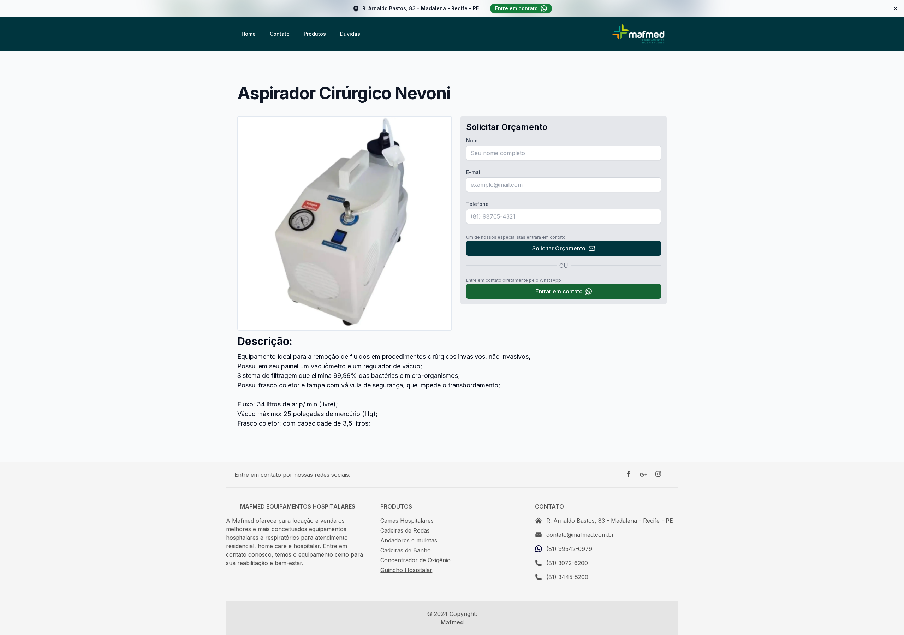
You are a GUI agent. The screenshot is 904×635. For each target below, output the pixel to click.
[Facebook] (628, 474)
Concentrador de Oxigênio (415, 560)
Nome (473, 140)
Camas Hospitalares (407, 520)
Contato (280, 34)
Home (249, 34)
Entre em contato (516, 8)
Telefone (477, 204)
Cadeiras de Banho (405, 550)
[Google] (643, 474)
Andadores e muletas (408, 540)
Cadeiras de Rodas (405, 530)
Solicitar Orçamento (558, 248)
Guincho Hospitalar (406, 570)
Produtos (315, 34)
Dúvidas (350, 34)
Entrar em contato (559, 291)
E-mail (474, 172)
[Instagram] (658, 474)
